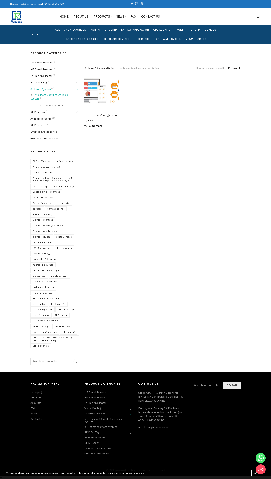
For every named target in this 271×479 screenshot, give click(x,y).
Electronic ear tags (43, 220)
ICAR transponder (42, 248)
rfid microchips (41, 315)
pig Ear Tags (39, 276)
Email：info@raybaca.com (26, 4)
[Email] (261, 469)
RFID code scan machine (46, 298)
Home (64, 16)
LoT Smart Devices (116, 39)
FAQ (133, 16)
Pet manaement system (48, 105)
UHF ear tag (69, 332)
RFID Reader (143, 39)
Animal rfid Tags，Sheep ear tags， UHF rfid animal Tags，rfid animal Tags (54, 179)
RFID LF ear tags (66, 309)
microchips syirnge (43, 265)
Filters (232, 68)
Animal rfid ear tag (42, 172)
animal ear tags (64, 161)
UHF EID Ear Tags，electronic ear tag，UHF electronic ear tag (53, 339)
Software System (169, 39)
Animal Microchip (104, 29)
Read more (95, 125)
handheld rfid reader (44, 242)
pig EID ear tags (59, 276)
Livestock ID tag (41, 253)
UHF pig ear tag (41, 346)
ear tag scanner (55, 208)
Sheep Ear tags (41, 326)
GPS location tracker (169, 29)
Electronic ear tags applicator (49, 225)
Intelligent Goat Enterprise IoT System (104, 420)
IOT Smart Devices (203, 29)
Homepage (36, 392)
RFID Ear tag (39, 304)
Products (101, 16)
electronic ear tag (42, 214)
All (57, 29)
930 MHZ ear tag (42, 161)
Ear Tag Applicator (135, 29)
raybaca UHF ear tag (43, 287)
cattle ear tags (40, 186)
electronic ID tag (41, 237)
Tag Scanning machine (45, 332)
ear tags (37, 208)
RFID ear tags (58, 304)
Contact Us (150, 16)
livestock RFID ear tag (44, 259)
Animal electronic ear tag (46, 167)
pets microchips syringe (46, 270)
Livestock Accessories (81, 39)
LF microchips (64, 248)
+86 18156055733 (53, 3)
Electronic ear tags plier (45, 231)
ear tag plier (63, 203)
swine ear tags (62, 326)
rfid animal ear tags (43, 293)
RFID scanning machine (45, 320)
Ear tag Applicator (42, 203)
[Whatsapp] (261, 458)
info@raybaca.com (157, 427)
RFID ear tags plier (42, 309)
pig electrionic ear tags (45, 281)
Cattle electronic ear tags (46, 192)
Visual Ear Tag (196, 39)
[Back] (35, 35)
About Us (81, 16)
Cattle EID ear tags (64, 186)
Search (75, 361)
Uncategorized (75, 29)
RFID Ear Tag (37, 112)
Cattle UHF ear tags (43, 197)
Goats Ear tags (64, 237)
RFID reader (61, 315)
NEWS (120, 16)
